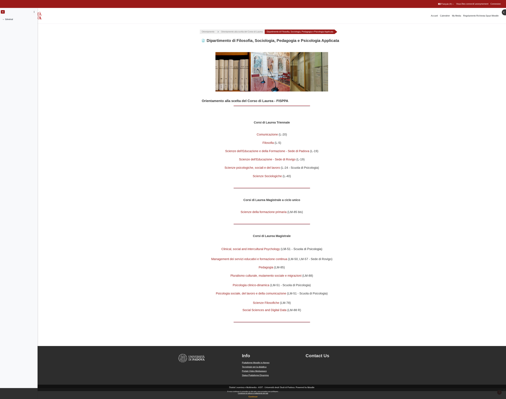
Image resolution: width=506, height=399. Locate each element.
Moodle (310, 387)
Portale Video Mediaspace (254, 371)
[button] (446, 4)
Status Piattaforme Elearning (255, 375)
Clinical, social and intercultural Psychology (250, 249)
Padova (303, 151)
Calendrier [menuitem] (445, 16)
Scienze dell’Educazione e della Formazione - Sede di (261, 151)
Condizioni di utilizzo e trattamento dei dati (253, 393)
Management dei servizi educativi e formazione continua (249, 259)
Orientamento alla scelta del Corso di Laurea (242, 32)
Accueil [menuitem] (434, 16)
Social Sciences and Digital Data (264, 310)
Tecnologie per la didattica (254, 367)
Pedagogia (266, 267)
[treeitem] (19, 19)
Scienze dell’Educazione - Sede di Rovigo (267, 159)
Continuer (253, 397)
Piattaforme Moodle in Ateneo (255, 363)
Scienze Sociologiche (267, 176)
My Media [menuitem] (456, 16)
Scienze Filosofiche (266, 302)
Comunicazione (267, 134)
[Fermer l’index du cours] (3, 12)
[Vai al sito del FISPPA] (271, 71)
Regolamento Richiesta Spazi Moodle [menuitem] (481, 16)
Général (9, 19)
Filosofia (268, 142)
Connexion (495, 4)
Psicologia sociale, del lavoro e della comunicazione (251, 293)
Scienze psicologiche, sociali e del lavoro (252, 167)
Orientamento (208, 32)
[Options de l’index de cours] (34, 11)
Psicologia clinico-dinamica (251, 285)
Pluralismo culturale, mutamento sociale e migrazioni (265, 275)
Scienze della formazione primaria (264, 212)
